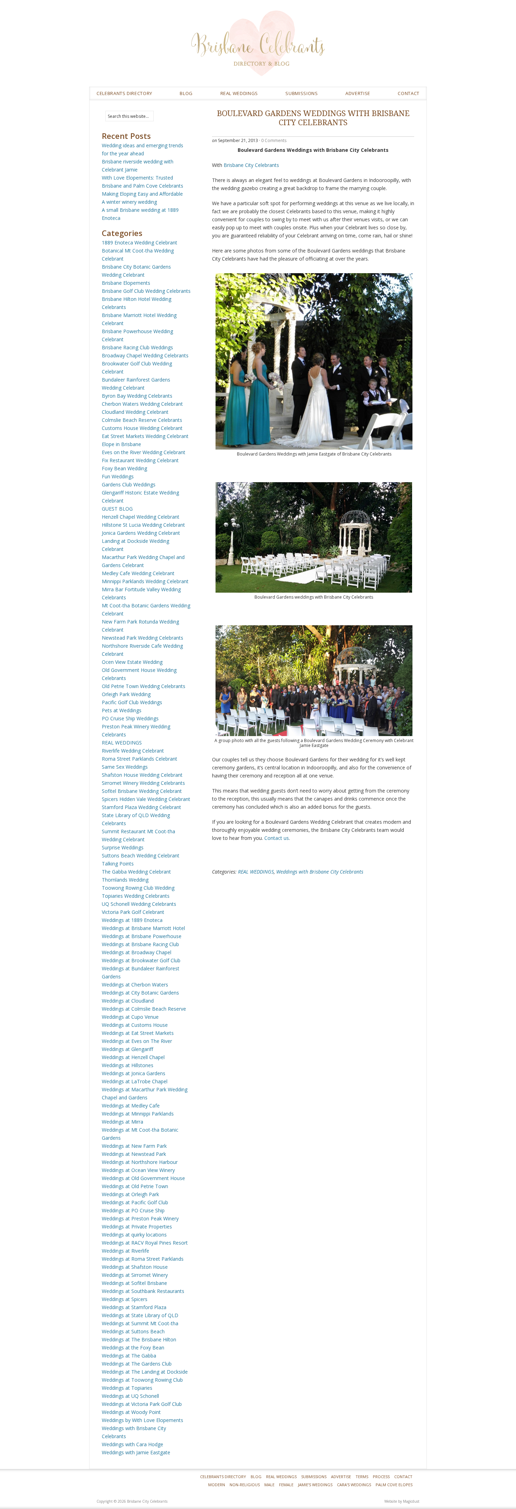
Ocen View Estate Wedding (132, 662)
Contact (408, 93)
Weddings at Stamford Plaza (134, 1307)
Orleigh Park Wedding (126, 694)
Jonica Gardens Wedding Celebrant (141, 533)
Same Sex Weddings (125, 766)
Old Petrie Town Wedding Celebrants (143, 686)
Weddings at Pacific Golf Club (135, 1202)
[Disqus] (313, 977)
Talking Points (118, 863)
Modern (216, 1484)
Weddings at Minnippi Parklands (138, 1113)
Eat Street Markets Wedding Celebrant (145, 436)
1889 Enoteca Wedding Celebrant (139, 242)
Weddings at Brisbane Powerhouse (141, 936)
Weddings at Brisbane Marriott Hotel (143, 928)
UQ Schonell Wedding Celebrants (139, 904)
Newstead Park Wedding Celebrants (142, 637)
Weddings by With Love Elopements (142, 1420)
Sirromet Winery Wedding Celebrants (143, 783)
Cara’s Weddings (354, 1484)
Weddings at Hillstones (127, 1065)
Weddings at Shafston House (135, 1267)
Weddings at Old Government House (143, 1178)
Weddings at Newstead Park (134, 1154)
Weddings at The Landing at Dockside (145, 1371)
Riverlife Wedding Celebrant (133, 750)
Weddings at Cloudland (128, 1000)
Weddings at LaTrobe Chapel (134, 1081)
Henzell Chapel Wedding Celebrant (140, 516)
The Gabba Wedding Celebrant (136, 871)
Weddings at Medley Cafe (131, 1105)
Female (286, 1484)
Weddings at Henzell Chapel (133, 1057)
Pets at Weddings (121, 710)
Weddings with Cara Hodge (132, 1444)
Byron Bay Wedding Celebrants (137, 395)
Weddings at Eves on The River (137, 1041)
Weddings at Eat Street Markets (138, 1033)
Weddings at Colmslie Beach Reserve (144, 1008)
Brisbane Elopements (126, 282)
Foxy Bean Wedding (124, 468)
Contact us (276, 838)
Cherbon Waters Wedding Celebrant (142, 403)
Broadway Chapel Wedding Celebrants (145, 355)
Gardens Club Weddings (129, 484)
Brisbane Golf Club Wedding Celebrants (146, 291)
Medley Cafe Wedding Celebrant (138, 573)
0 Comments (273, 140)
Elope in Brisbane (121, 444)
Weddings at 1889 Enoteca (132, 920)
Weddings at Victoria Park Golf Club (142, 1404)
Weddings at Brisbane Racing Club (140, 944)
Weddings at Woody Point (131, 1412)
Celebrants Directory (124, 93)
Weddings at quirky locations (134, 1234)
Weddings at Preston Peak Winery (140, 1218)
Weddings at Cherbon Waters (135, 984)
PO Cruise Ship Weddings (130, 718)
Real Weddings (281, 1476)
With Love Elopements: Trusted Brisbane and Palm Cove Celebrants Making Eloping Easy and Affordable (142, 185)
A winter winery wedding (129, 201)
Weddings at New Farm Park (134, 1146)
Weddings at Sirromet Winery (135, 1275)
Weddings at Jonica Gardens (133, 1073)
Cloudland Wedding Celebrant (135, 412)
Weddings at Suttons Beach (133, 1331)
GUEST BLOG (117, 508)
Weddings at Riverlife (125, 1250)
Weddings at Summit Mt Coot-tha (140, 1323)
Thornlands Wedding (125, 879)
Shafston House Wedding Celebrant (142, 775)
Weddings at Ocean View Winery (138, 1170)
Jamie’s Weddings (315, 1484)
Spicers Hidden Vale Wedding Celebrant (146, 799)
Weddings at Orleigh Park (130, 1194)
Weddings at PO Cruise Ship (133, 1210)
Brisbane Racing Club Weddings (137, 347)
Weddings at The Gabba (129, 1355)
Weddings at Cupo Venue (130, 1016)
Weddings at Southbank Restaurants (143, 1291)
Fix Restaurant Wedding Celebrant (140, 460)
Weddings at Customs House (135, 1025)
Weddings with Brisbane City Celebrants (319, 871)
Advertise (357, 93)
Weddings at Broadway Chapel (136, 952)
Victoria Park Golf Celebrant (133, 912)
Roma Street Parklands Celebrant (139, 758)
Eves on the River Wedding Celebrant (143, 452)
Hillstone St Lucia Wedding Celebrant (143, 524)
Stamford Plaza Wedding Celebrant (141, 807)
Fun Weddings (118, 476)
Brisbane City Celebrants (308, 49)
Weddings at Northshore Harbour (140, 1162)
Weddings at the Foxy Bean (133, 1347)
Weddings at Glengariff (127, 1049)
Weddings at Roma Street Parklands (143, 1258)
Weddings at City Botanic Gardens (140, 992)
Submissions (301, 93)
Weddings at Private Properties (137, 1226)
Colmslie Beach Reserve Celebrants (142, 420)
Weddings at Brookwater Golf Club (141, 960)
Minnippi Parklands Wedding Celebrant (145, 581)
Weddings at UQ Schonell (130, 1396)
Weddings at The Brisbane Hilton (139, 1339)
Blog (186, 93)
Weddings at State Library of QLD (140, 1315)
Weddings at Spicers (124, 1299)
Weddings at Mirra (122, 1121)
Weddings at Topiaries (127, 1388)
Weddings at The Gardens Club (137, 1363)
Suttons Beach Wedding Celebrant (140, 855)
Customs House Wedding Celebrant (142, 428)
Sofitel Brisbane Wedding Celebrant (142, 791)
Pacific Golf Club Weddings (132, 702)
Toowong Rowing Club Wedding (138, 887)
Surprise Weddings (123, 847)
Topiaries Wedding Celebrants (136, 895)
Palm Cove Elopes (394, 1484)
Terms (362, 1476)
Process (381, 1476)
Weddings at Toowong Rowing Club (142, 1379)
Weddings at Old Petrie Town (135, 1186)
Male (269, 1484)
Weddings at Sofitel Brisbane (134, 1283)
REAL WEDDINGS (239, 93)
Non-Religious (245, 1484)
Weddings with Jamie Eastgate (136, 1452)
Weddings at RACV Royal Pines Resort (145, 1242)
